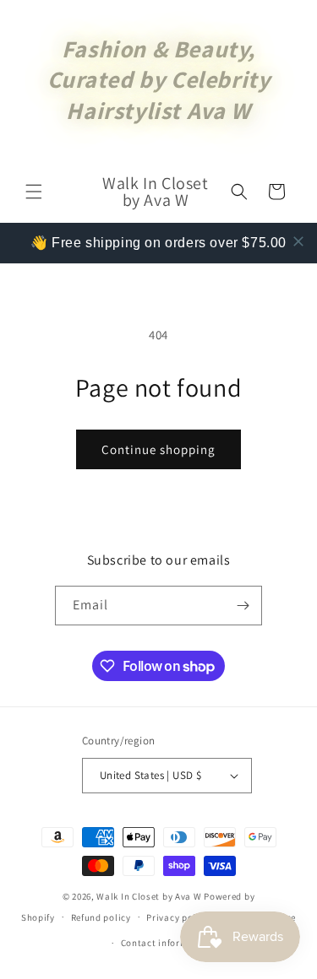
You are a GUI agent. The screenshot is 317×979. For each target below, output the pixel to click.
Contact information (166, 943)
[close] (298, 241)
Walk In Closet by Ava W (148, 896)
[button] (33, 191)
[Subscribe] (242, 605)
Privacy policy (177, 917)
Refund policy (101, 917)
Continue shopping (158, 449)
